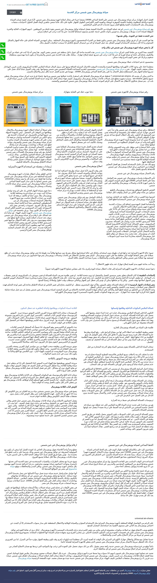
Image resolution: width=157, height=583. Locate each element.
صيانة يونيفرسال (25, 558)
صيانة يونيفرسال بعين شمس (107, 52)
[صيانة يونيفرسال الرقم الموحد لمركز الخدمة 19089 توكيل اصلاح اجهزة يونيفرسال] (143, 4)
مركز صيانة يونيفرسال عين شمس (110, 69)
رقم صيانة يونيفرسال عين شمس (137, 29)
